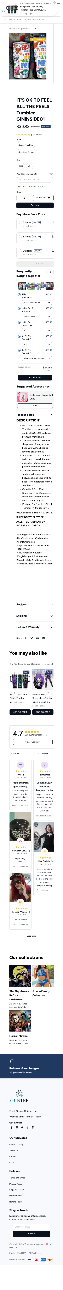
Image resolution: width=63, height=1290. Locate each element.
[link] (12, 8)
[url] (13, 1247)
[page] (24, 1068)
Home (12, 28)
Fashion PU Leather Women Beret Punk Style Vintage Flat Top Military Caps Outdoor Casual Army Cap (20, 866)
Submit (31, 1233)
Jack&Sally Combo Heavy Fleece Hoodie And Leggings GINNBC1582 (44, 815)
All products (23, 28)
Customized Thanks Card (41, 395)
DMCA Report (35, 1253)
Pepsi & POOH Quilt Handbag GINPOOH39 (20, 805)
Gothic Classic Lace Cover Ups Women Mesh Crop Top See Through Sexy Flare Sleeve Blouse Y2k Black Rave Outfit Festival (44, 890)
